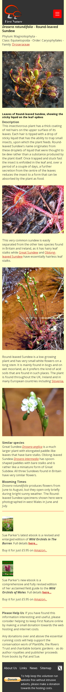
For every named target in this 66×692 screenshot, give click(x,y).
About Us (10, 668)
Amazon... (40, 550)
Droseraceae (21, 44)
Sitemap (45, 668)
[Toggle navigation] (57, 14)
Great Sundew (28, 252)
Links (23, 668)
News (33, 668)
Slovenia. (58, 381)
